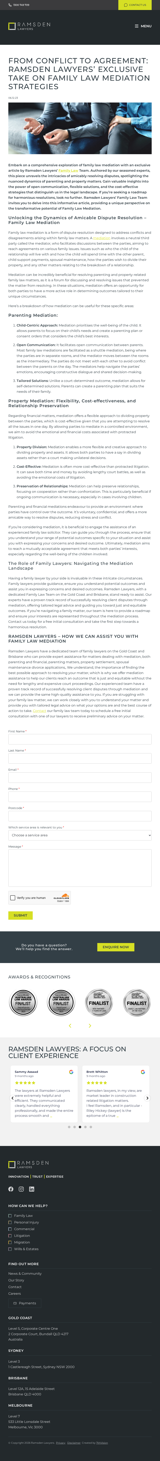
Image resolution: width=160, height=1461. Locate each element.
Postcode (16, 808)
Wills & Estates (26, 1249)
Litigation (22, 1236)
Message (15, 846)
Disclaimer (74, 1442)
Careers (14, 1293)
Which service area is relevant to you (36, 827)
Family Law (68, 171)
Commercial (24, 1229)
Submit (20, 915)
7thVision (102, 1442)
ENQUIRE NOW (116, 947)
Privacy (60, 1442)
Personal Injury (26, 1222)
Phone (14, 789)
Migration (22, 1242)
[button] (70, 1025)
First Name (17, 731)
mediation (101, 238)
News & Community (25, 1274)
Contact (39, 711)
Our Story (16, 1280)
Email (13, 770)
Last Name (17, 750)
